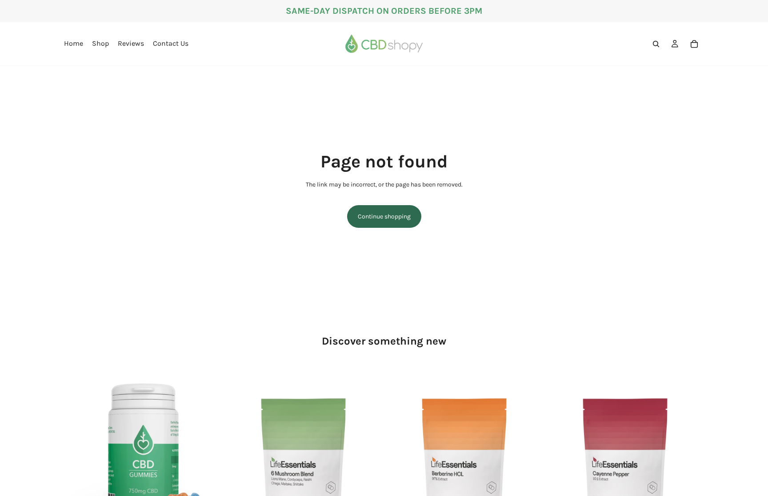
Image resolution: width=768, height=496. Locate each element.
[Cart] (694, 44)
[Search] (656, 44)
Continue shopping (384, 216)
